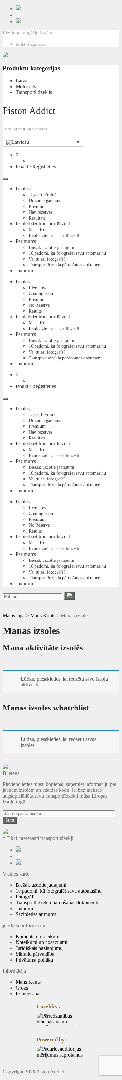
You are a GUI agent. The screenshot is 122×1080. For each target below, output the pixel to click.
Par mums (26, 241)
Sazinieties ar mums (36, 914)
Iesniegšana (27, 993)
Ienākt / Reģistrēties (31, 44)
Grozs (22, 988)
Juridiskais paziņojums (39, 948)
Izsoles (23, 188)
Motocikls (26, 86)
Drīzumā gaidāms (45, 200)
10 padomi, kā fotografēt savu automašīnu (67, 253)
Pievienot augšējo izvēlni (28, 32)
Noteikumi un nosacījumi (41, 942)
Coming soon (41, 293)
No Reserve (39, 305)
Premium (37, 206)
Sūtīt (9, 820)
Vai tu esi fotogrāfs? (47, 259)
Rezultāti (37, 218)
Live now (37, 287)
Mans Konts (39, 229)
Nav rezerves (40, 212)
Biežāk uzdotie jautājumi (51, 247)
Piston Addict (29, 110)
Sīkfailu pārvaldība (35, 954)
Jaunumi (24, 270)
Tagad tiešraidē (42, 194)
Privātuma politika (34, 960)
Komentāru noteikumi (38, 936)
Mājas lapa (14, 615)
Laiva (21, 80)
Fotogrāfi (25, 896)
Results (35, 311)
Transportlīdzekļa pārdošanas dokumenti (66, 265)
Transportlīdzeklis (34, 92)
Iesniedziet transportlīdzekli (44, 223)
